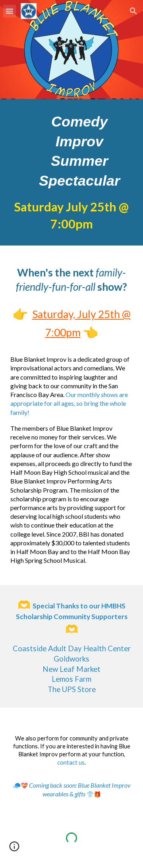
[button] (9, 11)
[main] (71, 172)
